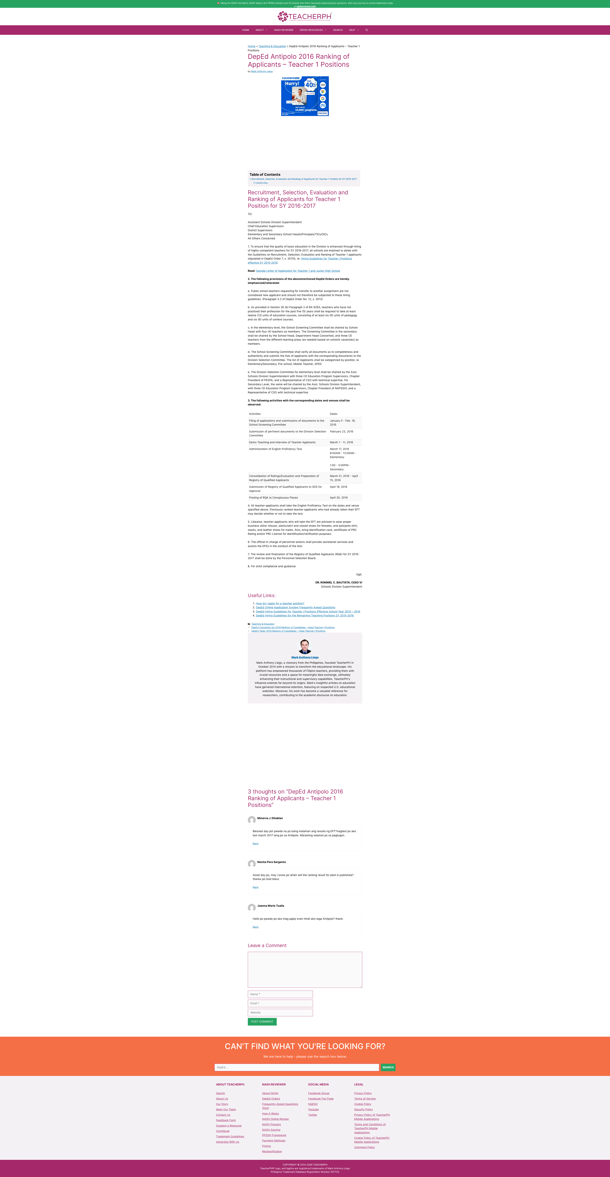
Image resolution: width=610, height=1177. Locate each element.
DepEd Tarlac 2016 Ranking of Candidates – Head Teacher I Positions (288, 631)
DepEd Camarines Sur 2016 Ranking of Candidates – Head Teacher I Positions (293, 627)
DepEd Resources (311, 29)
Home (245, 29)
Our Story (222, 1104)
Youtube (313, 1109)
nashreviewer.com (306, 6)
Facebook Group (318, 1093)
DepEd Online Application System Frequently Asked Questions (295, 607)
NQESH (313, 1104)
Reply (256, 843)
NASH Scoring (271, 1129)
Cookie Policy (362, 1104)
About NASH (270, 1093)
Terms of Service (365, 1098)
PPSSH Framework (274, 1135)
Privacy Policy (363, 1093)
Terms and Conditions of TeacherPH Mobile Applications (370, 1128)
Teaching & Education (272, 46)
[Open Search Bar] (366, 30)
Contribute (223, 1131)
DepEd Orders (271, 1098)
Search (338, 29)
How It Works (270, 1113)
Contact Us (223, 1114)
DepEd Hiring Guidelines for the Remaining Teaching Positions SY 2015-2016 (305, 615)
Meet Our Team (226, 1109)
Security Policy (363, 1109)
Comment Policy (364, 1147)
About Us (222, 1098)
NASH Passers (271, 1124)
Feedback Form (226, 1120)
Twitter (312, 1114)
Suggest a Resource (229, 1125)
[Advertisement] (305, 142)
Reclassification (272, 1151)
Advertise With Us (227, 1141)
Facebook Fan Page (321, 1098)
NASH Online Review (275, 1119)
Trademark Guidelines (230, 1136)
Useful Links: (262, 183)
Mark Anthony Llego (305, 657)
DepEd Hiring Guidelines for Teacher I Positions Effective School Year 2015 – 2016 (308, 611)
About (260, 29)
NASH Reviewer (283, 29)
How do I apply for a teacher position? (280, 603)
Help (352, 29)
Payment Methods (273, 1140)
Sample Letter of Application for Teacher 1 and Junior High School (298, 270)
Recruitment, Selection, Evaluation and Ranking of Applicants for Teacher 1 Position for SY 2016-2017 (304, 179)
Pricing (266, 1146)
